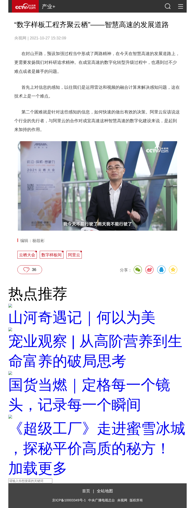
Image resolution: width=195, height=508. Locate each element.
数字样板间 (51, 254)
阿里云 (74, 254)
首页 (86, 491)
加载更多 (37, 468)
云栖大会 (27, 254)
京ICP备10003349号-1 (69, 500)
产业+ (48, 6)
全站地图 (105, 491)
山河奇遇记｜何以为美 (82, 317)
